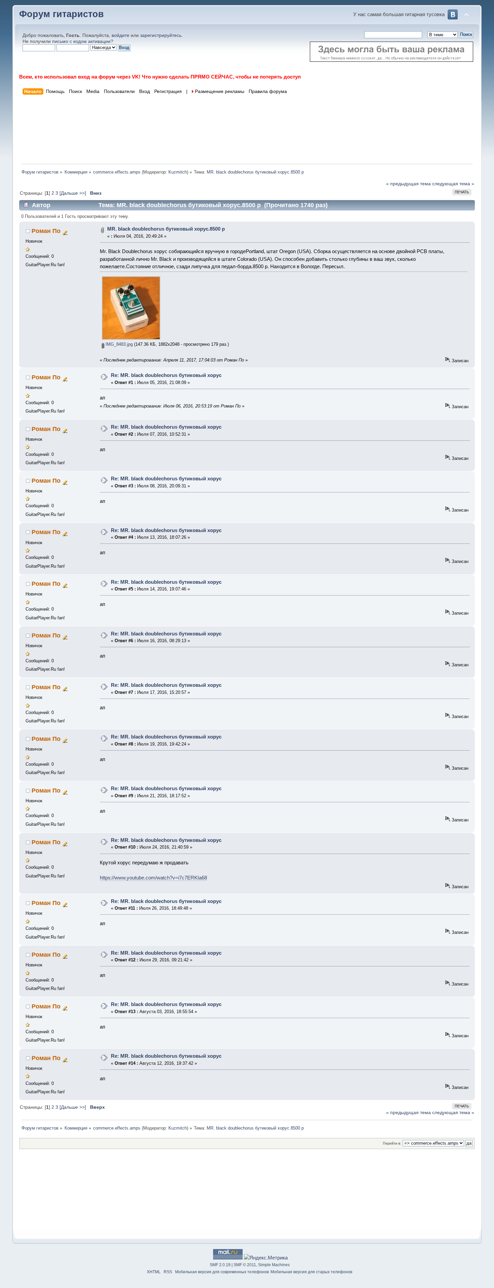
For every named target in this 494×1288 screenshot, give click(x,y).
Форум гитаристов (61, 14)
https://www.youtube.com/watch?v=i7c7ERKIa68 (153, 877)
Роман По (46, 231)
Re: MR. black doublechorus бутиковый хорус (166, 375)
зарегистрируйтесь (160, 35)
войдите (120, 35)
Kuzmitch (177, 172)
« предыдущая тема (408, 183)
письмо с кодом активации (81, 41)
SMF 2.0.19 (220, 1264)
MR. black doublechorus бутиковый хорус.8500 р (166, 229)
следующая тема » (453, 183)
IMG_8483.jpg (118, 344)
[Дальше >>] (73, 193)
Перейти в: (392, 1143)
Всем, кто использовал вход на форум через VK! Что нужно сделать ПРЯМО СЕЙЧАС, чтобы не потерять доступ (160, 77)
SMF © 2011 (245, 1264)
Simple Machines (274, 1264)
